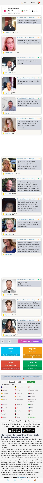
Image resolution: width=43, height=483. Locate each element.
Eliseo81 (8, 73)
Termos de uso (9, 426)
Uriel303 (8, 194)
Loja (25, 421)
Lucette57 (8, 335)
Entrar (32, 2)
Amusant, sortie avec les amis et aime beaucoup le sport (28, 22)
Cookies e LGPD (7, 424)
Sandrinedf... (9, 52)
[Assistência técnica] (35, 480)
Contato (32, 426)
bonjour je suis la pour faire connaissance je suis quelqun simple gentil (28, 103)
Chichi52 (8, 214)
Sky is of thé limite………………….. (25, 284)
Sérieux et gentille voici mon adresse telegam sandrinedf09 (28, 42)
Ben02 (7, 113)
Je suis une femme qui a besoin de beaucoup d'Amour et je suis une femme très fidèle (29, 305)
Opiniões (31, 421)
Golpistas (19, 421)
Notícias (12, 421)
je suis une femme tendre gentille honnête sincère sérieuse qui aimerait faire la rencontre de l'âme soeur (27, 165)
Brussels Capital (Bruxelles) (26, 17)
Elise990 (8, 133)
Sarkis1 (7, 93)
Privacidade (36, 424)
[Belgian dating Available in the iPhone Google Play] (28, 429)
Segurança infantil (22, 426)
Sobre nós (27, 424)
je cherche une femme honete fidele (28, 82)
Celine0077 (9, 254)
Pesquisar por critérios (31, 341)
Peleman (8, 315)
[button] (2, 2)
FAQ (37, 426)
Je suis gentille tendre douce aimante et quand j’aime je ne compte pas (28, 224)
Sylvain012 (8, 32)
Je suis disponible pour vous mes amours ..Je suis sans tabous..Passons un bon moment (28, 124)
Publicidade (18, 424)
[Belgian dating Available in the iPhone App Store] (15, 429)
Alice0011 (8, 234)
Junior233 (8, 295)
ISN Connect (21, 477)
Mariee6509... (10, 174)
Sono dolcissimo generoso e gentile (27, 62)
